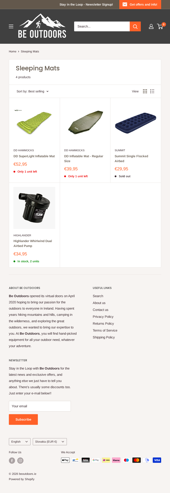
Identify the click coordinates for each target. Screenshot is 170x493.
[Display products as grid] (145, 91)
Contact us (100, 310)
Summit (120, 150)
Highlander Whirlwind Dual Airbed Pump (33, 243)
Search (98, 296)
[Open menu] (11, 26)
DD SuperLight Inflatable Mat (34, 156)
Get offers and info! (143, 4)
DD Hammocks (24, 150)
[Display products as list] (152, 91)
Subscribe (23, 419)
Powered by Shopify (22, 479)
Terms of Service (105, 330)
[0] (160, 26)
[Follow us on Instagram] (20, 460)
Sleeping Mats (30, 51)
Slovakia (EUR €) (46, 441)
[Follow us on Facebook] (12, 460)
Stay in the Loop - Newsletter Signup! (86, 4)
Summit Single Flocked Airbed (131, 158)
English (16, 441)
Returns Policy (103, 323)
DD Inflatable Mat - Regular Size (83, 158)
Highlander (22, 235)
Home (12, 51)
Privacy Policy (103, 316)
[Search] (135, 26)
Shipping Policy (104, 337)
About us (99, 303)
